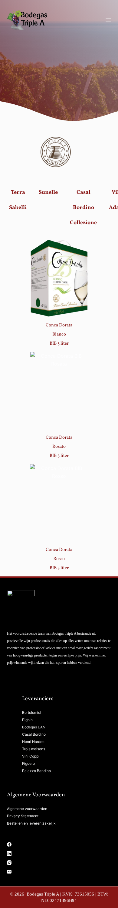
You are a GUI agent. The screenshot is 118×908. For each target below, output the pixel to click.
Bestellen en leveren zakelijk (31, 823)
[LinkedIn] (59, 853)
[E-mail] (59, 871)
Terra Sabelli (18, 200)
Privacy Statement (22, 816)
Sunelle (48, 192)
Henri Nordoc (33, 741)
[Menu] (108, 20)
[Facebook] (59, 844)
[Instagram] (59, 862)
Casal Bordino (34, 734)
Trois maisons (33, 749)
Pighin (27, 719)
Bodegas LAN (33, 727)
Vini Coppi (30, 756)
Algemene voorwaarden (27, 808)
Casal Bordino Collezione (83, 208)
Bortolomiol (31, 712)
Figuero (28, 763)
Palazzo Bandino (36, 770)
